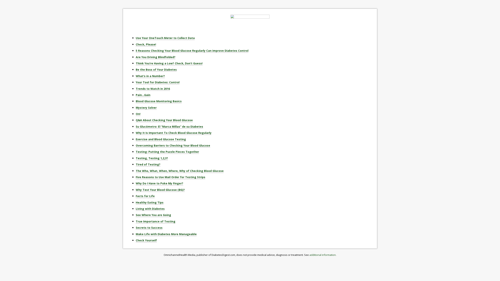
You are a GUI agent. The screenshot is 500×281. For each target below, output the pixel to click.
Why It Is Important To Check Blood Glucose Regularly (174, 133)
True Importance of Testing (155, 221)
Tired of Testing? (148, 164)
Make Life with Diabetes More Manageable (166, 234)
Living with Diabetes (150, 209)
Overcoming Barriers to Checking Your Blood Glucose (173, 145)
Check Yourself (146, 240)
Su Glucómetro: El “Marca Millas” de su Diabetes (169, 126)
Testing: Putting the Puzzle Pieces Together (167, 152)
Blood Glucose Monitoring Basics (159, 101)
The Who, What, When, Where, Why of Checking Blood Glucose (180, 171)
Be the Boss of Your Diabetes (156, 69)
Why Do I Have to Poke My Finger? (159, 183)
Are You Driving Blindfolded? (155, 57)
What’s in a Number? (150, 76)
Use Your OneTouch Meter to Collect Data (165, 38)
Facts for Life (145, 196)
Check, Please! (146, 44)
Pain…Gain (143, 95)
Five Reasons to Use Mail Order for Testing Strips (170, 177)
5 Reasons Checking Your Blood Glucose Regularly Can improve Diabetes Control (192, 50)
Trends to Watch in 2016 (153, 89)
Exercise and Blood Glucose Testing (161, 139)
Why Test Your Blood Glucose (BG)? (160, 190)
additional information (322, 255)
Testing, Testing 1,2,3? (152, 158)
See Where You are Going (153, 215)
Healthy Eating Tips (149, 202)
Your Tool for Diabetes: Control (157, 82)
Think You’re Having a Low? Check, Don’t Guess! (169, 63)
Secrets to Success (149, 227)
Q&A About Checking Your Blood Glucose (164, 120)
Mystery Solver (146, 107)
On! (138, 114)
